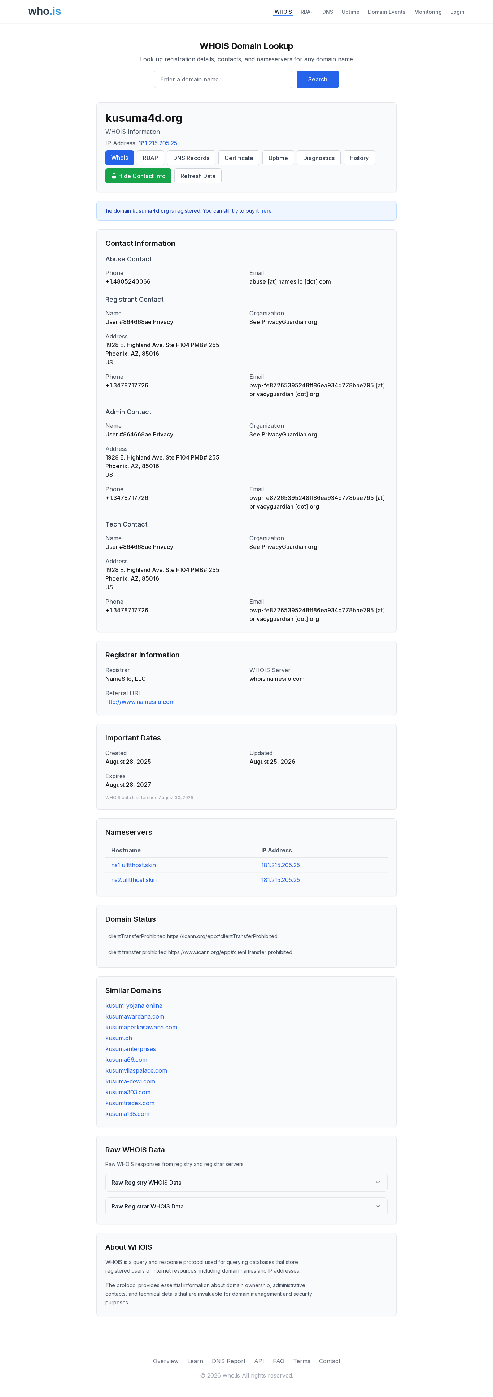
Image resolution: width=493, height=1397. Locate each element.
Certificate (238, 157)
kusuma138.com (127, 1113)
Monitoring (428, 12)
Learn (195, 1361)
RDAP (307, 12)
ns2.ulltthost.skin (134, 879)
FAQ (278, 1361)
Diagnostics (319, 157)
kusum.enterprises (130, 1048)
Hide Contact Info (142, 175)
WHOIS (283, 12)
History (359, 157)
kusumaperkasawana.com (141, 1027)
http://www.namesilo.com (140, 701)
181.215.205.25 (158, 143)
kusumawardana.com (134, 1016)
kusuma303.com (127, 1092)
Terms (301, 1361)
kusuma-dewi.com (130, 1081)
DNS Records (191, 157)
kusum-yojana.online (133, 1005)
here (266, 211)
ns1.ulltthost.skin (133, 865)
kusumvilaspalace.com (136, 1070)
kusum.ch (118, 1038)
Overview (166, 1361)
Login (457, 12)
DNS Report (228, 1361)
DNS (327, 12)
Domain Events (387, 12)
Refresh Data (197, 175)
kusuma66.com (126, 1059)
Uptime (350, 12)
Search (317, 79)
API (259, 1361)
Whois (119, 157)
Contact (329, 1361)
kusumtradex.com (129, 1102)
